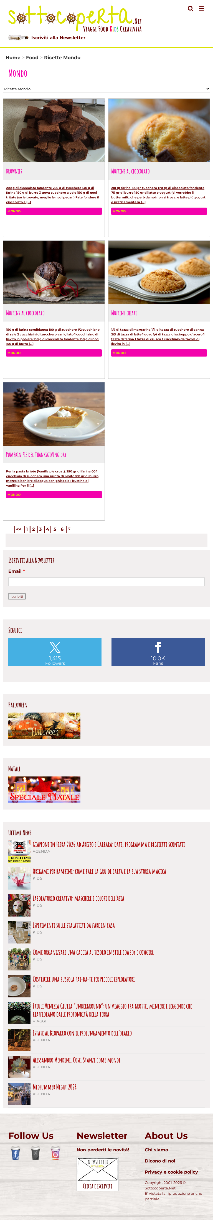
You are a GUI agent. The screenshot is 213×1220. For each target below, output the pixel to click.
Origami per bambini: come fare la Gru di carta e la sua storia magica (99, 871)
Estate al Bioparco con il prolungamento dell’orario (82, 1033)
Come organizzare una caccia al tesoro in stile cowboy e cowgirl (93, 952)
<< (19, 529)
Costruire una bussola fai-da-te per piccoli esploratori (84, 979)
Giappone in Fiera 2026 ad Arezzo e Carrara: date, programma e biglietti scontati (109, 844)
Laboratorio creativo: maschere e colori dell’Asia (78, 898)
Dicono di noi (160, 1161)
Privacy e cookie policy (171, 1172)
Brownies (14, 171)
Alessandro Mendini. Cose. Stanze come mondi (76, 1060)
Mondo (14, 211)
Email (16, 571)
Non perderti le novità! (103, 1149)
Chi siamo (156, 1149)
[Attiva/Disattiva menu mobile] (202, 8)
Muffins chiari (124, 313)
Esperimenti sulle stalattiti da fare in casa (74, 925)
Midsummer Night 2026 (55, 1087)
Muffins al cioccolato (130, 171)
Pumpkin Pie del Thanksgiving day (36, 454)
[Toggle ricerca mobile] (190, 8)
